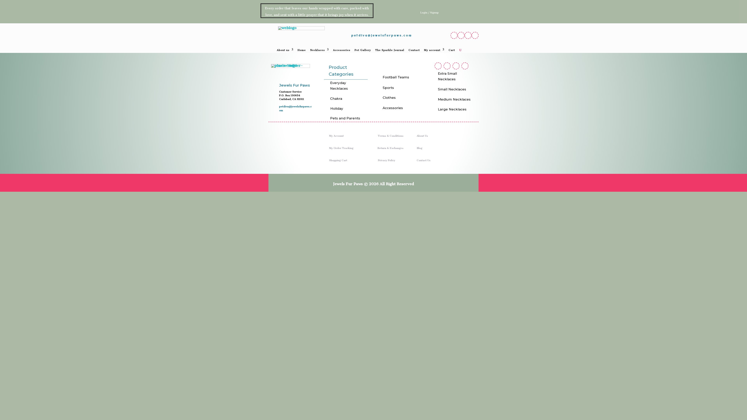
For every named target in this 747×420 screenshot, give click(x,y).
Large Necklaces (452, 109)
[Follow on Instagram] (461, 35)
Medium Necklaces (454, 99)
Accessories (341, 50)
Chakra (336, 99)
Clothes (389, 98)
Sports (388, 88)
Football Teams (396, 77)
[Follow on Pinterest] (468, 35)
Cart (452, 50)
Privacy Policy (386, 159)
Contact (414, 50)
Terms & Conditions (390, 135)
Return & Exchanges (390, 147)
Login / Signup (429, 11)
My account (432, 50)
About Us (422, 135)
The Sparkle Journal (389, 50)
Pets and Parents (345, 118)
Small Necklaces (452, 89)
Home (302, 50)
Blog (419, 147)
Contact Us (423, 159)
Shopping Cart (338, 159)
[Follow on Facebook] (454, 35)
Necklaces (317, 50)
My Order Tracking (341, 147)
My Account (336, 135)
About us (283, 50)
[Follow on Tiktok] (475, 35)
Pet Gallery (363, 50)
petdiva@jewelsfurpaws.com (381, 35)
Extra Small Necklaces (447, 76)
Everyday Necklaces (339, 85)
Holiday (336, 108)
